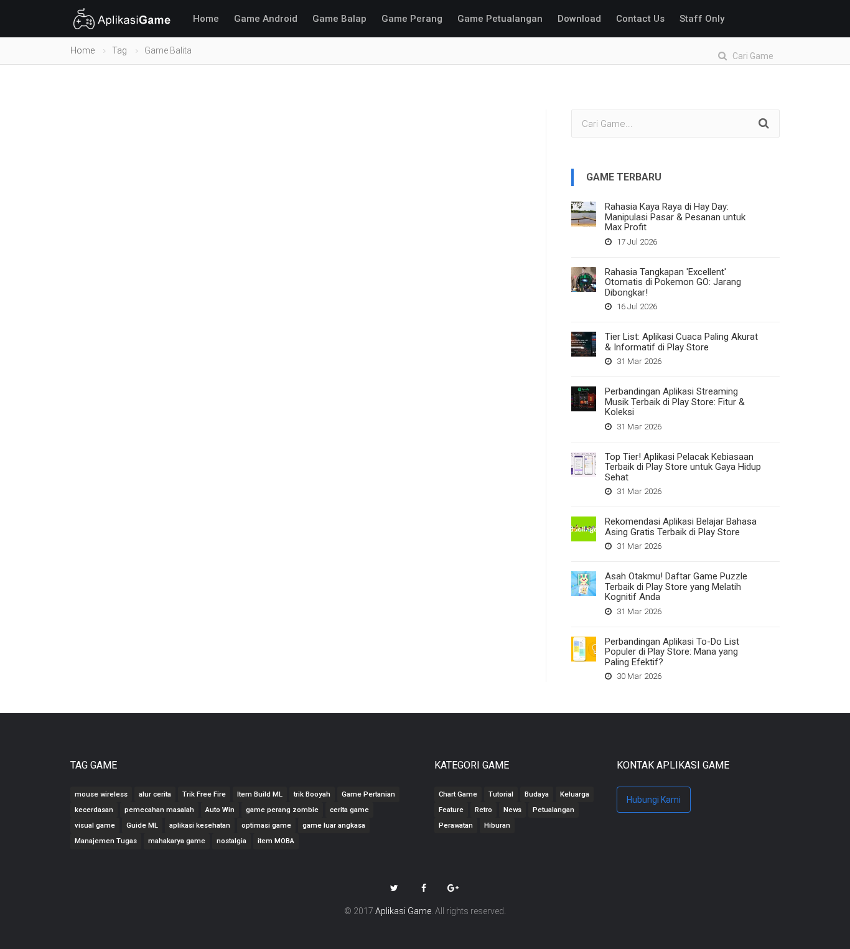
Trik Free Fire (204, 794)
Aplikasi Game (403, 911)
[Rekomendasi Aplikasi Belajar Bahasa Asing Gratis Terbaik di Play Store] (583, 529)
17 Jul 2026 (636, 241)
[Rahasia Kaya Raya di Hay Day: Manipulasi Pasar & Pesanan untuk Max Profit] (583, 214)
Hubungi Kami (654, 800)
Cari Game (750, 56)
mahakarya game (176, 841)
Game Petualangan (500, 18)
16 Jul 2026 (636, 306)
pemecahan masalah (159, 810)
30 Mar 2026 (638, 676)
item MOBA (276, 841)
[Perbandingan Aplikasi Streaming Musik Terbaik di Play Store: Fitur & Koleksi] (583, 398)
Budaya (537, 794)
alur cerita (155, 794)
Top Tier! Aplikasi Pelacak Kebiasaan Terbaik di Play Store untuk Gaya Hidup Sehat (683, 467)
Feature (451, 810)
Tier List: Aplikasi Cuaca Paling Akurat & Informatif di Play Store (681, 342)
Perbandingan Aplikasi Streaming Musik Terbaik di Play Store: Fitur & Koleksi (675, 402)
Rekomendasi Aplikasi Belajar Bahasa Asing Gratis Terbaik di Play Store (681, 527)
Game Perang (411, 18)
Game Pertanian (368, 794)
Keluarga (574, 794)
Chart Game (458, 794)
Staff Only (702, 18)
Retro (483, 810)
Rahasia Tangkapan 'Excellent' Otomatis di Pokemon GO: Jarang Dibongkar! (673, 282)
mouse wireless (101, 794)
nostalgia (231, 841)
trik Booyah (312, 794)
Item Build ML (260, 794)
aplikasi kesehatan (199, 825)
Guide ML (142, 825)
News (512, 810)
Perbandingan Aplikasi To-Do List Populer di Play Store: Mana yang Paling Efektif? (672, 652)
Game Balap (339, 18)
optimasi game (266, 825)
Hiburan (497, 825)
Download (579, 18)
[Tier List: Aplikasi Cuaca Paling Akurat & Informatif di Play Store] (583, 344)
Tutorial (500, 794)
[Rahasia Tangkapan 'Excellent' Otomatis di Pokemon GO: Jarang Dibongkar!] (583, 279)
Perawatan (456, 825)
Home (206, 18)
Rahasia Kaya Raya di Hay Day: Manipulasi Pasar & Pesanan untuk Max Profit (675, 217)
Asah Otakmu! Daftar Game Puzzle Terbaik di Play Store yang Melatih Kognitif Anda (676, 586)
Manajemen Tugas (106, 841)
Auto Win (220, 810)
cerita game (349, 810)
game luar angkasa (333, 825)
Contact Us (640, 18)
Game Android (265, 18)
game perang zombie (282, 810)
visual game (95, 825)
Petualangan (553, 810)
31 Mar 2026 (638, 361)
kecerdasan (94, 810)
